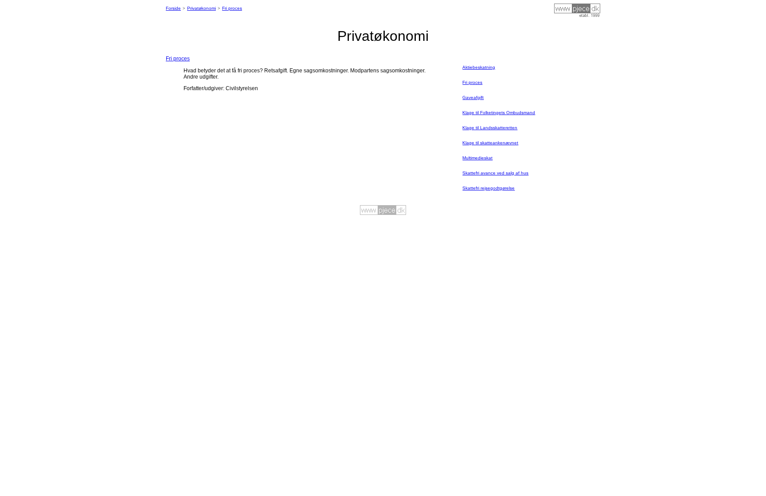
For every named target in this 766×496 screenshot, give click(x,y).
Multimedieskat (477, 157)
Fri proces (232, 8)
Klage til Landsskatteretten (489, 127)
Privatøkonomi (201, 8)
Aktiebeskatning (478, 67)
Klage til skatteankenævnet (490, 142)
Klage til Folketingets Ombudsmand (498, 112)
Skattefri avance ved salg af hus (495, 173)
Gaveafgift (473, 97)
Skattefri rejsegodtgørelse (488, 188)
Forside (173, 8)
